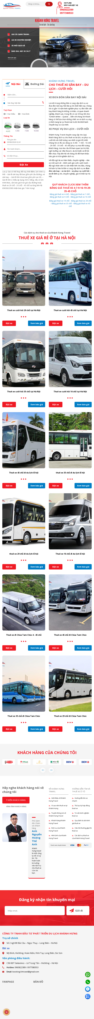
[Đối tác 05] (24, 762)
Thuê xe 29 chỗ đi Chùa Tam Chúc (70, 716)
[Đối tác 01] (70, 762)
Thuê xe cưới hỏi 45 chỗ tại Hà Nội (70, 310)
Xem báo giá (36, 323)
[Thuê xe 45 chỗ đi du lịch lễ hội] (23, 440)
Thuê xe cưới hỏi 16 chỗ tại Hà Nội (70, 391)
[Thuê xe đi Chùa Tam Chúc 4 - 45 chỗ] (23, 602)
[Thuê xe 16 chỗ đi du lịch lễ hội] (70, 521)
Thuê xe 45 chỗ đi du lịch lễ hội (23, 472)
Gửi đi (79, 910)
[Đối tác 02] (85, 762)
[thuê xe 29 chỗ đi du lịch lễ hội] (23, 521)
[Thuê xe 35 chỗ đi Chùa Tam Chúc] (23, 683)
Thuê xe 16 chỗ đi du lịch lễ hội (70, 553)
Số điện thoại (11, 153)
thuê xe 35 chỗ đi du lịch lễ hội (70, 472)
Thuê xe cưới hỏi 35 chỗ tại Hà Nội (23, 391)
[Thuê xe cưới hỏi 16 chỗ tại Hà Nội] (70, 359)
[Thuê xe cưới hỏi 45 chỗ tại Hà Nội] (70, 277)
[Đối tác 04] (8, 762)
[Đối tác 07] (54, 762)
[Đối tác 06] (39, 762)
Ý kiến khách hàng (16, 800)
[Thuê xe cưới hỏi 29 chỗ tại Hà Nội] (23, 277)
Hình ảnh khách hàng (16, 806)
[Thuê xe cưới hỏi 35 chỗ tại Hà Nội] (23, 359)
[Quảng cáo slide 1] (47, 42)
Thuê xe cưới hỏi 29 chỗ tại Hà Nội (23, 310)
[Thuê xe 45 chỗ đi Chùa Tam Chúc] (70, 602)
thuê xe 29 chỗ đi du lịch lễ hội (23, 553)
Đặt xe (9, 323)
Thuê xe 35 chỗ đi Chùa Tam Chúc (23, 716)
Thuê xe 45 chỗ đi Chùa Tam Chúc (70, 635)
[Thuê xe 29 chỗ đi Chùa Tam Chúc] (70, 683)
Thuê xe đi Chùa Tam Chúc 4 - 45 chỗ (23, 635)
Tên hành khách (12, 146)
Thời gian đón (11, 140)
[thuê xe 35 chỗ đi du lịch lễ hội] (70, 440)
